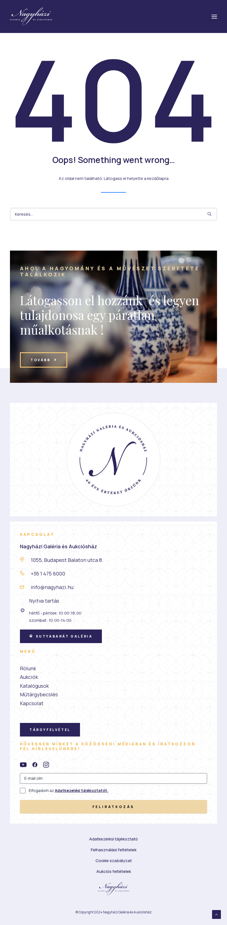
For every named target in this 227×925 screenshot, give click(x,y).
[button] (209, 214)
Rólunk (28, 668)
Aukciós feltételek (113, 871)
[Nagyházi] (31, 16)
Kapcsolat (31, 703)
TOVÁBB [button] (40, 360)
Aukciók (29, 677)
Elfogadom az (68, 790)
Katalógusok (34, 685)
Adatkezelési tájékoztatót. (81, 790)
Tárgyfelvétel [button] (50, 729)
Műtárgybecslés (39, 694)
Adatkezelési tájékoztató (113, 839)
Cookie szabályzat (114, 860)
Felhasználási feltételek (113, 850)
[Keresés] (113, 214)
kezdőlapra (158, 178)
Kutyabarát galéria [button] (64, 636)
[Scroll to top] (216, 914)
